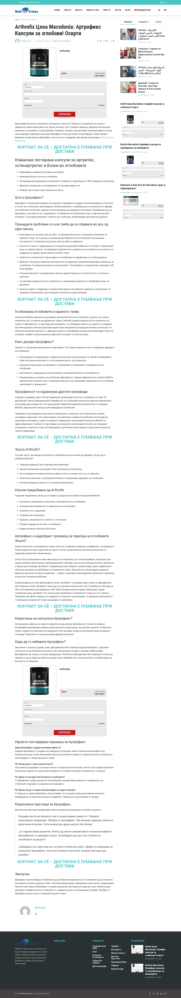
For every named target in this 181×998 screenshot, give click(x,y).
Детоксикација (99, 966)
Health (67, 10)
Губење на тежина (97, 962)
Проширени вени (118, 962)
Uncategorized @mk (99, 947)
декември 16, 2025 (42, 41)
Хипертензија (117, 969)
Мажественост (118, 953)
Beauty (78, 10)
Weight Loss (93, 10)
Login (164, 2)
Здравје (114, 946)
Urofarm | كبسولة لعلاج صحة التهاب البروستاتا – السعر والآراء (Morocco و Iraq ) (151, 70)
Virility (107, 10)
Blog (127, 10)
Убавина (115, 965)
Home (57, 10)
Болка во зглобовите (29, 20)
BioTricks (27, 41)
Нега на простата (115, 957)
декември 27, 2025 (140, 111)
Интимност (116, 949)
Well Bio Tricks (26, 994)
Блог (94, 952)
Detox (118, 10)
